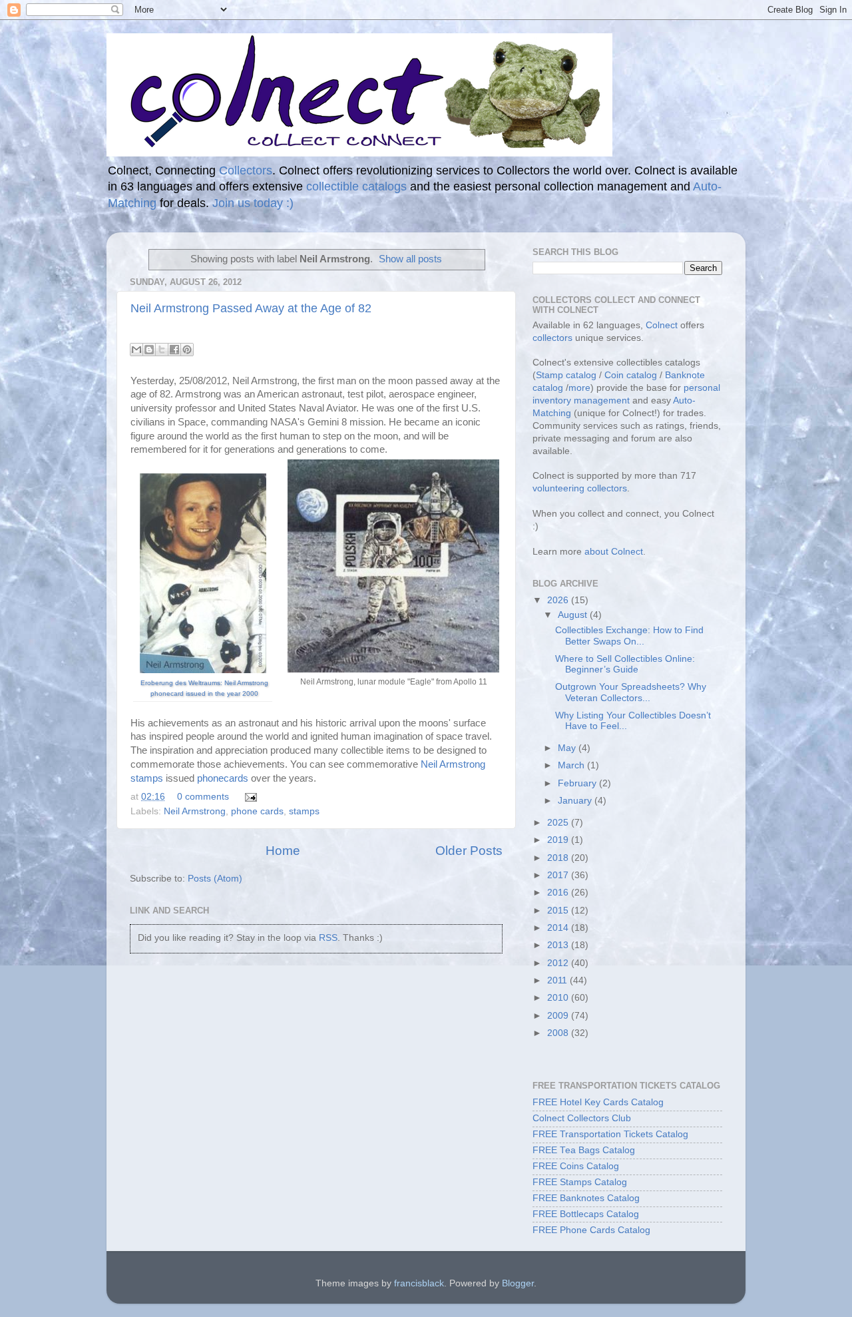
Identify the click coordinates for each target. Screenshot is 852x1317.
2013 (559, 945)
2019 (559, 840)
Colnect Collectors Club (581, 1118)
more (579, 388)
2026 (559, 600)
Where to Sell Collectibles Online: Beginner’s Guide (625, 664)
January (576, 801)
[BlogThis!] (149, 349)
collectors (552, 338)
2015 (559, 911)
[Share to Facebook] (174, 349)
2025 (559, 823)
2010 (559, 998)
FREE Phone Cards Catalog (591, 1230)
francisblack (419, 1283)
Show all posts (410, 259)
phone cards (257, 811)
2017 (559, 875)
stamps (304, 811)
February (578, 783)
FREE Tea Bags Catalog (583, 1150)
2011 (558, 980)
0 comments (203, 797)
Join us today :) (253, 203)
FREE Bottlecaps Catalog (585, 1214)
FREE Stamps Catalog (579, 1182)
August (574, 615)
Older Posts (469, 851)
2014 (559, 928)
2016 (559, 893)
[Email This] (136, 349)
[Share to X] (161, 349)
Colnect (662, 325)
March (572, 765)
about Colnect (613, 552)
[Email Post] (248, 797)
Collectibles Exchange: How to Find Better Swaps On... (629, 635)
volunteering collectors (579, 488)
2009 (559, 1016)
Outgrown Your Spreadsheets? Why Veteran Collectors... (630, 692)
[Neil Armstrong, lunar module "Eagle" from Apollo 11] (393, 565)
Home (283, 851)
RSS (328, 938)
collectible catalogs (356, 186)
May (568, 748)
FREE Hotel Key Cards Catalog (598, 1102)
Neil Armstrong (195, 811)
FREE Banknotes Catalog (586, 1198)
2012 (559, 963)
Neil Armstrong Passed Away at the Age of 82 (250, 308)
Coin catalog (630, 375)
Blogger (518, 1283)
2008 (559, 1033)
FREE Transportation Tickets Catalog (610, 1134)
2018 (559, 858)
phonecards (222, 778)
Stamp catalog (566, 375)
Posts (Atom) (215, 879)
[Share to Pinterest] (187, 349)
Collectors (245, 170)
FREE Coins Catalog (575, 1166)
